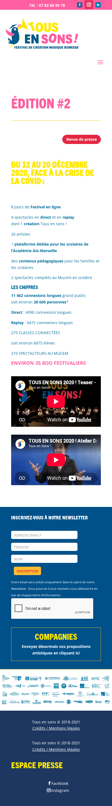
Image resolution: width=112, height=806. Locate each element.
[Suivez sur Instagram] (89, 4)
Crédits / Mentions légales (56, 728)
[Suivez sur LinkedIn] (98, 5)
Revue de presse (81, 139)
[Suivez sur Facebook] (79, 5)
